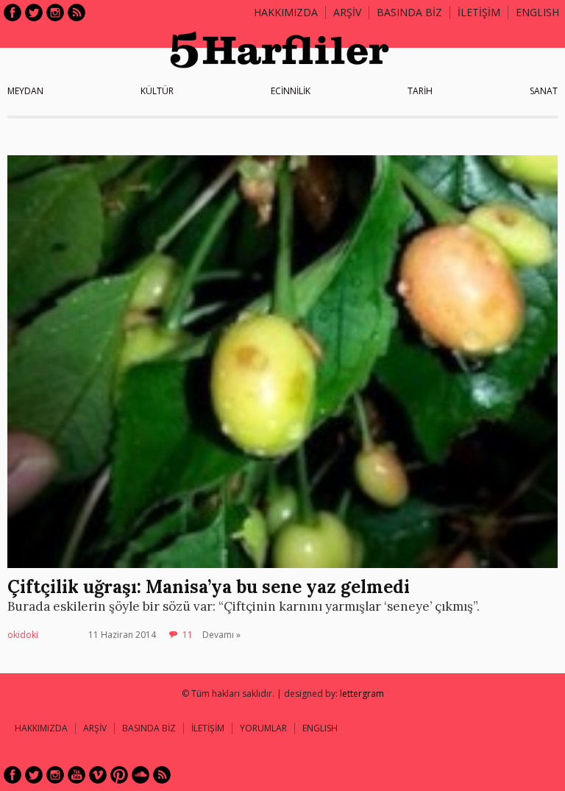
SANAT (544, 91)
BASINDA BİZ (409, 12)
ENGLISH (537, 12)
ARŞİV (347, 12)
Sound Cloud (140, 775)
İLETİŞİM (479, 12)
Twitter (34, 12)
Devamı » (221, 634)
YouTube (76, 775)
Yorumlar (263, 728)
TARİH (420, 91)
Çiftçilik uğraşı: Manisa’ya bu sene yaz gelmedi (208, 586)
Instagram (55, 12)
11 (187, 634)
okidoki (22, 634)
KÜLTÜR (157, 91)
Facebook (12, 12)
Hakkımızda (286, 12)
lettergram (362, 693)
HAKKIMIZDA (41, 728)
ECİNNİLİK (290, 91)
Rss (76, 12)
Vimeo (98, 775)
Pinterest (119, 775)
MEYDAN (25, 91)
